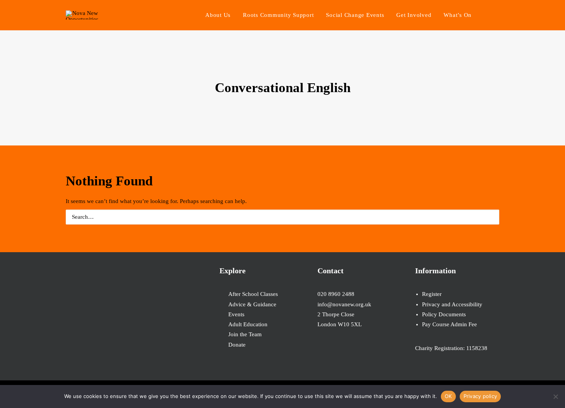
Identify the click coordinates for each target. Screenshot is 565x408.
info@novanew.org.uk (344, 304)
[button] (495, 15)
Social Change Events (355, 15)
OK (448, 396)
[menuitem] (218, 15)
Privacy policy (480, 396)
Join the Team (245, 334)
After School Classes (253, 294)
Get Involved (413, 15)
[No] (555, 396)
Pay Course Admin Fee (449, 324)
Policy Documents (444, 314)
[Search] (282, 217)
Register (432, 294)
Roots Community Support (278, 15)
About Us (218, 15)
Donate (237, 345)
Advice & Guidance (252, 304)
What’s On (458, 15)
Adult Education (248, 324)
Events (236, 314)
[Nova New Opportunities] (82, 15)
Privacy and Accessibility (452, 304)
